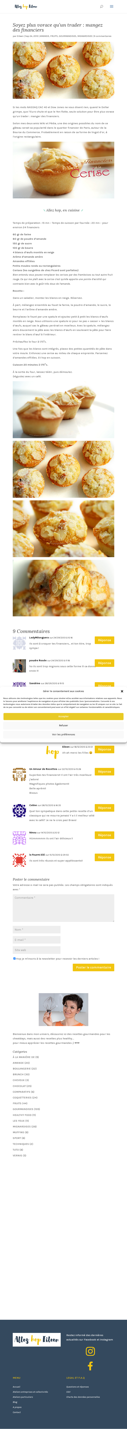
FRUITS (54, 36)
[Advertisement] (37, 1183)
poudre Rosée (38, 660)
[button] (122, 691)
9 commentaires (102, 36)
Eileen (20, 36)
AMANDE (44, 36)
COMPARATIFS (21, 1091)
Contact (17, 1412)
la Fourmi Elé (37, 854)
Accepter (63, 716)
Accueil (16, 1386)
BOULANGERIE (22, 1068)
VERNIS (17, 1155)
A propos (17, 1407)
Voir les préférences (63, 734)
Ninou (32, 832)
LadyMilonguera (39, 637)
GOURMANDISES (67, 36)
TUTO (16, 1149)
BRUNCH (18, 1074)
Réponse (104, 640)
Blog (15, 1402)
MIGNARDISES (84, 36)
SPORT (17, 1138)
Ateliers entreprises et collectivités (30, 1391)
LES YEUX (19, 1120)
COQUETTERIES (22, 1097)
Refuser (63, 725)
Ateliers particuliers (23, 1396)
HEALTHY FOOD (22, 1115)
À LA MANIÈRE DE (24, 1057)
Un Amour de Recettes (43, 769)
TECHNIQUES (21, 1144)
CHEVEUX (19, 1080)
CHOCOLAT (19, 1086)
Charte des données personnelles (83, 1396)
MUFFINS (18, 1132)
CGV (68, 1391)
